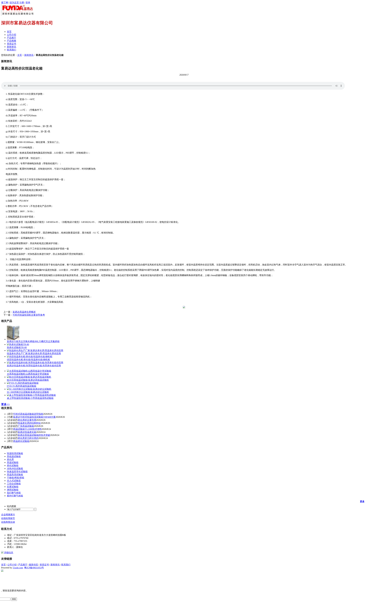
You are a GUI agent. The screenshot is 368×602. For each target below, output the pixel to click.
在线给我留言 (8, 518)
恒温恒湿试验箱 (15, 453)
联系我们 (11, 50)
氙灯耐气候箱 (14, 492)
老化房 (10, 459)
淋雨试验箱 (12, 489)
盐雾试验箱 (12, 486)
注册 (21, 2)
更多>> (5, 404)
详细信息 (8, 552)
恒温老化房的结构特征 (29, 423)
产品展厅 (11, 37)
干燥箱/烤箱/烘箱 (15, 477)
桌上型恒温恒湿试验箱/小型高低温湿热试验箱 (30, 398)
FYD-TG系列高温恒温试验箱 (21, 386)
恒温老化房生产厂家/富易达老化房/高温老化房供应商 (34, 353)
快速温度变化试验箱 (17, 471)
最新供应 (33, 564)
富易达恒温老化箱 (27, 432)
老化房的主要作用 (27, 420)
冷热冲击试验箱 (15, 468)
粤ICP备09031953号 (34, 567)
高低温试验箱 (14, 456)
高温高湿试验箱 (15, 474)
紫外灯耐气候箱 (15, 495)
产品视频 (11, 40)
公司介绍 (11, 34)
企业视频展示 (8, 514)
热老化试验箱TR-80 (17, 347)
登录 (28, 2)
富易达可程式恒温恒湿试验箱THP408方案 (34, 417)
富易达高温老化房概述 (24, 312)
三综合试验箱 (14, 483)
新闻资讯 (11, 46)
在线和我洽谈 (8, 522)
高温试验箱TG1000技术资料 (27, 429)
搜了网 (4, 2)
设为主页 (14, 2)
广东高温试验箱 (26, 426)
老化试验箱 (12, 465)
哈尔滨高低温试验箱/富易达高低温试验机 (28, 380)
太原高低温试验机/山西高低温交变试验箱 (28, 374)
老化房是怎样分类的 (28, 438)
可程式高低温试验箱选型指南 (28, 414)
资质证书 (11, 43)
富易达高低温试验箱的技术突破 (34, 435)
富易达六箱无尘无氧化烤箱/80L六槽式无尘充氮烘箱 (33, 341)
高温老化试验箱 (21, 441)
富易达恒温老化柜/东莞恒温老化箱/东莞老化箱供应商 (34, 365)
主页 (19, 55)
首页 (9, 31)
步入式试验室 (14, 480)
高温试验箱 (12, 462)
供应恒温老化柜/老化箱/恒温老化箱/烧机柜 (28, 359)
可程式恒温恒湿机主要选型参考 (29, 315)
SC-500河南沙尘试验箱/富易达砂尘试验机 (28, 392)
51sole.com (18, 567)
